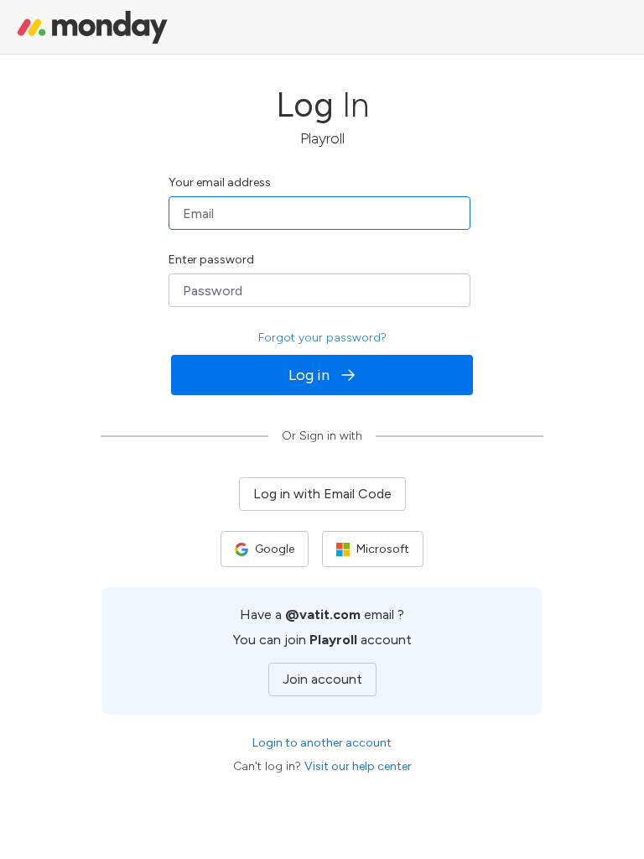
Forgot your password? (322, 338)
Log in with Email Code (322, 494)
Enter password (211, 259)
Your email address (220, 182)
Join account (322, 679)
